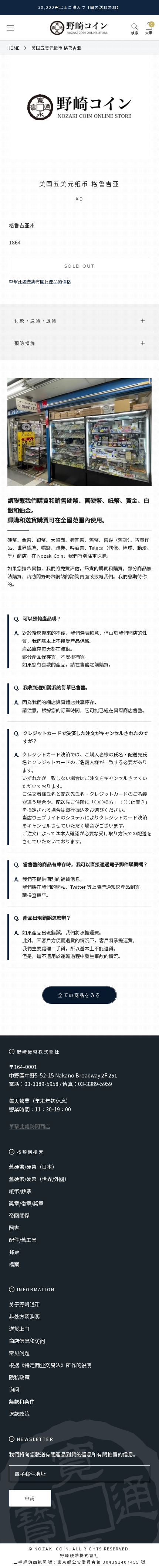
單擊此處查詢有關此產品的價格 (40, 281)
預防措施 (25, 343)
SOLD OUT (79, 266)
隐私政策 (19, 1377)
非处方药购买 (24, 1316)
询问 (14, 1389)
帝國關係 (19, 1215)
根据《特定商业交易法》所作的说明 (50, 1365)
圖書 (14, 1227)
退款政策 (19, 1413)
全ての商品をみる (79, 995)
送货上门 (19, 1328)
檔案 (14, 1264)
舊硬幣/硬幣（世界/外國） (39, 1179)
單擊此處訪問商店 (29, 1126)
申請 (30, 1498)
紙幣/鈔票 (20, 1191)
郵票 (14, 1252)
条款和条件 (22, 1401)
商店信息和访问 (27, 1340)
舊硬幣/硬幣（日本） (33, 1166)
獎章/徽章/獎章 (26, 1203)
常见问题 (19, 1353)
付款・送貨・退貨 (35, 320)
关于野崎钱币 (24, 1304)
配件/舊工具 (23, 1239)
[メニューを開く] (10, 28)
